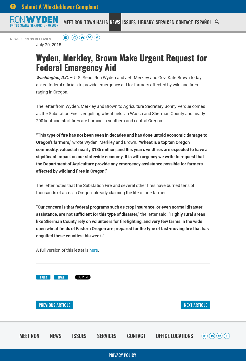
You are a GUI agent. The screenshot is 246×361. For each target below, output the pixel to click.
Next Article (195, 305)
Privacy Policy (122, 355)
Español (203, 22)
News (115, 22)
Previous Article (54, 305)
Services (165, 22)
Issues (129, 22)
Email (61, 277)
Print (43, 277)
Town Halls (96, 22)
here (93, 250)
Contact (184, 22)
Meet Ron (72, 22)
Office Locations (174, 335)
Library (146, 22)
